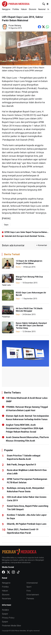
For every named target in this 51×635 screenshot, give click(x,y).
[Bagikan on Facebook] (39, 26)
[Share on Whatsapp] (47, 26)
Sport (28, 587)
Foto (28, 591)
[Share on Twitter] (43, 26)
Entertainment (32, 594)
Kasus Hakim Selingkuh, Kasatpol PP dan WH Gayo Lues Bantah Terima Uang (31, 325)
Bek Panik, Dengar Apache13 (21, 464)
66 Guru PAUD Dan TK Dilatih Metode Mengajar (29, 309)
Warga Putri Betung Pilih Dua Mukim (29, 278)
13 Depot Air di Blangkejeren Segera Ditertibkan (29, 262)
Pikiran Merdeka (18, 3)
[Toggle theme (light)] (47, 3)
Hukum (24, 9)
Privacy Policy (8, 618)
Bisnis (18, 267)
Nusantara (6, 598)
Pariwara (30, 598)
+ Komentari (41, 245)
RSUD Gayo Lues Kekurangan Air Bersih (31, 293)
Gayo (18, 283)
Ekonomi (32, 9)
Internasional (32, 583)
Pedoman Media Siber (11, 625)
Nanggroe (6, 9)
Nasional (41, 9)
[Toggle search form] (43, 3)
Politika (15, 9)
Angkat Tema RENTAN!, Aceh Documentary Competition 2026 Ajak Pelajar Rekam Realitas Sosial (24, 428)
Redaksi (5, 610)
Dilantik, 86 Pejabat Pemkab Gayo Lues (26, 524)
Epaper (5, 614)
